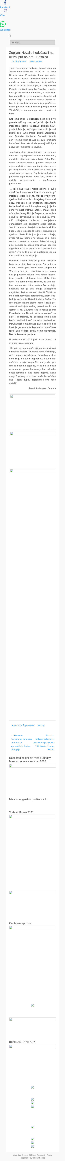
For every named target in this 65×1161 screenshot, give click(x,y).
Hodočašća (17, 725)
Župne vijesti (28, 725)
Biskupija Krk (36, 61)
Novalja (41, 725)
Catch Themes (38, 1158)
